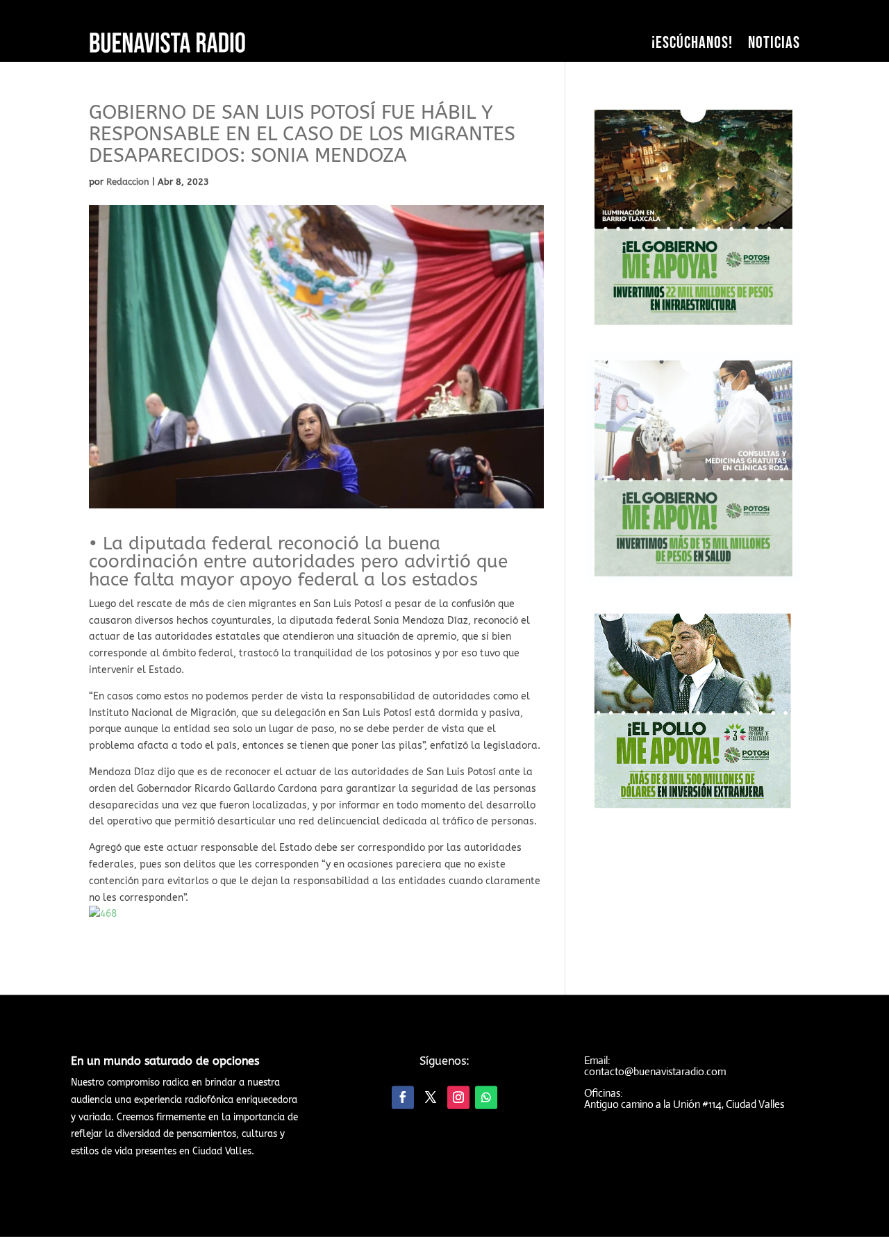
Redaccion (127, 181)
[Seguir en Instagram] (458, 1097)
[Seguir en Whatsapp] (486, 1097)
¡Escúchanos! (692, 43)
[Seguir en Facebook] (403, 1097)
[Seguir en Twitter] (430, 1097)
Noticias (774, 43)
